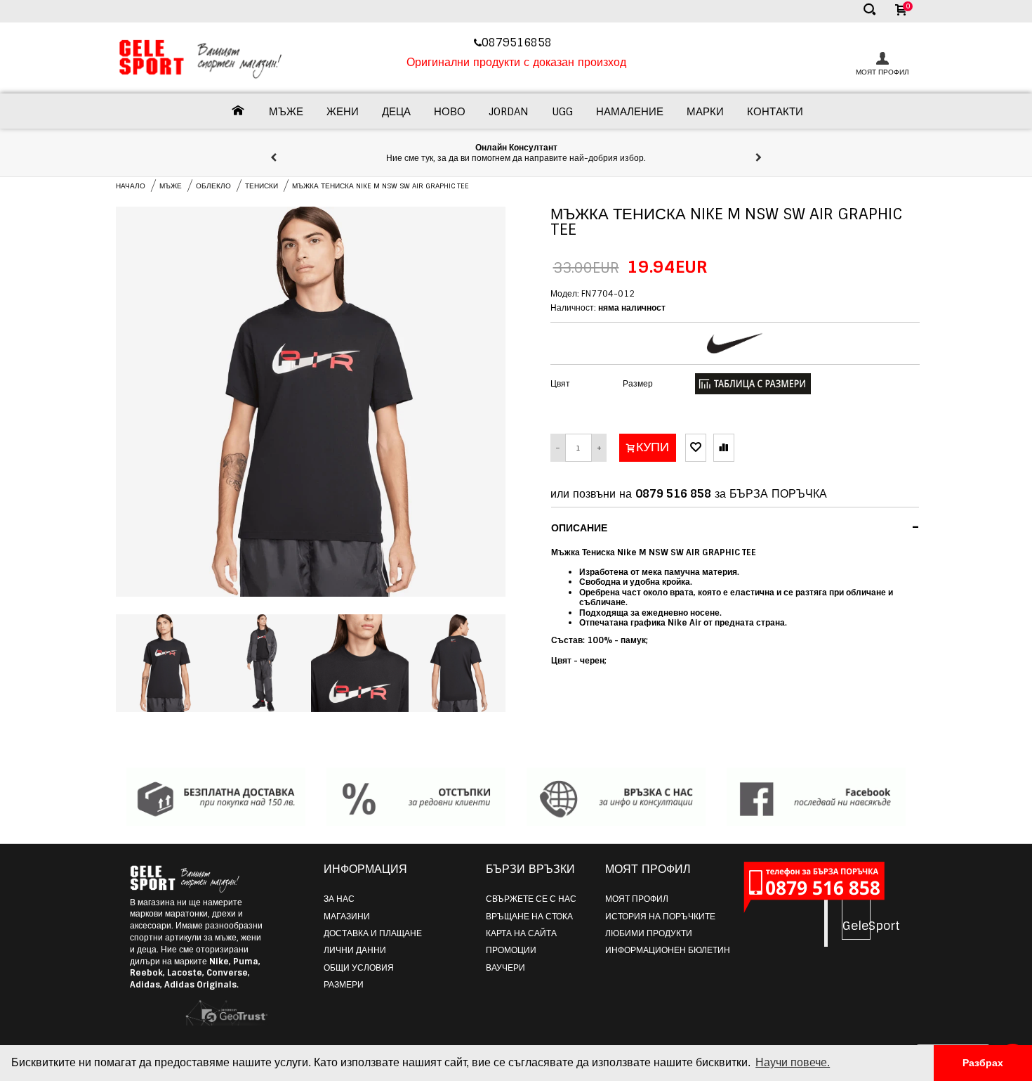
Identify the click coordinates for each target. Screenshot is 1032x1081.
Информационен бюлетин (667, 950)
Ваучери (505, 967)
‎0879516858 (518, 42)
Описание (735, 527)
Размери (344, 984)
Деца (396, 112)
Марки (705, 112)
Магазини (347, 916)
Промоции (511, 950)
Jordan (509, 112)
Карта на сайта (521, 933)
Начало (130, 185)
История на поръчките (660, 916)
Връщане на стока (529, 916)
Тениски (261, 185)
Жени (342, 112)
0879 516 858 (673, 493)
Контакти (775, 112)
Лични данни (355, 950)
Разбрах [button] (982, 1062)
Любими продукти (648, 933)
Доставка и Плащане (373, 933)
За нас (339, 899)
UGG (562, 112)
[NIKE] (735, 343)
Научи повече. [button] (792, 1062)
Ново (449, 112)
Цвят (560, 384)
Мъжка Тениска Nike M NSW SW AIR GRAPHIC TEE (380, 185)
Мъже (286, 112)
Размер (638, 384)
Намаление (629, 112)
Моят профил (636, 899)
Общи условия (359, 967)
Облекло (213, 185)
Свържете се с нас (531, 899)
